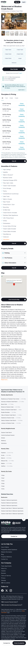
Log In (23, 2)
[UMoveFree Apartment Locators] (6, 523)
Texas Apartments (6, 566)
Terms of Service (6, 575)
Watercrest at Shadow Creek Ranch (11, 7)
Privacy (3, 578)
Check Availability (22, 104)
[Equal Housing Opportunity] (16, 523)
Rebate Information (6, 552)
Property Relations (6, 556)
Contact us (14, 536)
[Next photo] (25, 21)
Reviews (3, 573)
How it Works (5, 547)
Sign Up (17, 2)
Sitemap (3, 580)
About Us (3, 568)
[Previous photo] (3, 21)
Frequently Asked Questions (9, 549)
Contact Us (6, 643)
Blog (2, 554)
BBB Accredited (5, 583)
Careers (3, 571)
